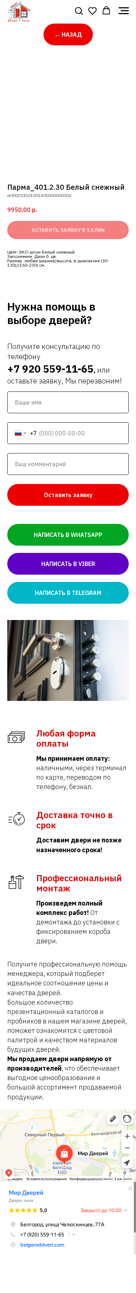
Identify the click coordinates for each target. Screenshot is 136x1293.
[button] (78, 10)
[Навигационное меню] (124, 11)
